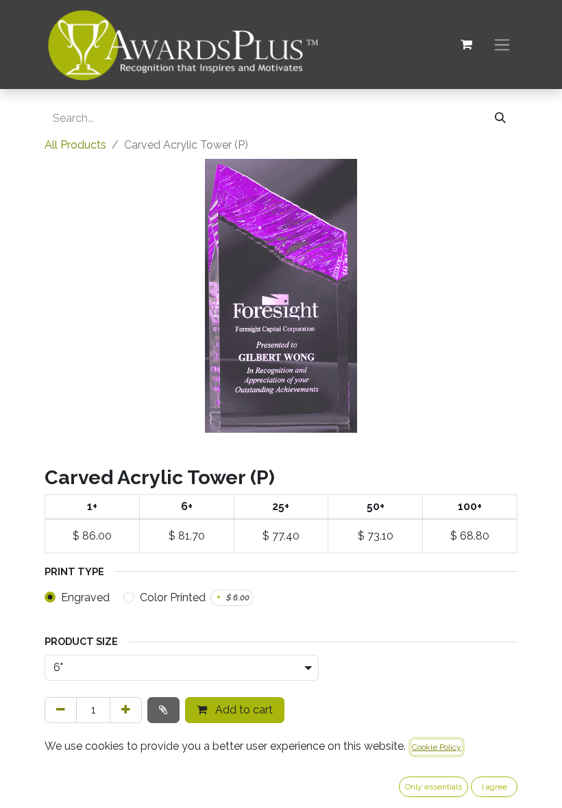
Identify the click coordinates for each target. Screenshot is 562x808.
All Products (75, 144)
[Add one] (126, 710)
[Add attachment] (163, 710)
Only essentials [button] (433, 787)
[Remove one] (61, 710)
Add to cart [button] (242, 709)
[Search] (500, 118)
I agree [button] (494, 787)
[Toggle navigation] (502, 45)
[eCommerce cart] (466, 44)
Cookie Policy (436, 747)
